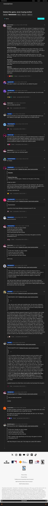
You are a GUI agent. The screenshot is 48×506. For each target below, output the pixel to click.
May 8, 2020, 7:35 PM (21, 245)
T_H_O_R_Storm (10, 407)
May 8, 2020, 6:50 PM (21, 150)
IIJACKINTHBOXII (11, 158)
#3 (44, 90)
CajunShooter (10, 167)
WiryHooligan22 (11, 123)
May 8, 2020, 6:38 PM (20, 113)
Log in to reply (41, 18)
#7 (44, 134)
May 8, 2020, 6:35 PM (21, 102)
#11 (44, 199)
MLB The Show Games (24, 483)
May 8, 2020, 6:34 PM (23, 90)
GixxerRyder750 (11, 199)
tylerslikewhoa (11, 90)
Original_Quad (10, 102)
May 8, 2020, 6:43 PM (23, 123)
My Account (45, 0)
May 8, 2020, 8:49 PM (22, 392)
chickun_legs (10, 134)
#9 (44, 158)
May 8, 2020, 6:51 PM (24, 158)
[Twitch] (28, 455)
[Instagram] (16, 455)
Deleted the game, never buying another (28, 169)
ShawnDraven (11, 217)
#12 (44, 217)
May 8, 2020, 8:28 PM (21, 291)
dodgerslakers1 (10, 150)
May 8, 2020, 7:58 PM (22, 265)
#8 (44, 150)
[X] (12, 455)
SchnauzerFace (11, 225)
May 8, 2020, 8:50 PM (23, 424)
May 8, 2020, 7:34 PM (23, 225)
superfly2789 (10, 81)
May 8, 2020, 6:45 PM (22, 134)
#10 (44, 167)
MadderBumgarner (11, 424)
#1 (44, 24)
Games (33, 0)
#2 (44, 81)
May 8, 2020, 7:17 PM (22, 167)
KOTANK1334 (10, 392)
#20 (44, 424)
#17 (44, 342)
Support (38, 0)
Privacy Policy (24, 477)
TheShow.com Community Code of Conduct (24, 479)
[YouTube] (24, 455)
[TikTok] (36, 455)
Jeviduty (9, 113)
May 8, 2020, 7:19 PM (22, 217)
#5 (44, 113)
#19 (44, 407)
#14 (44, 245)
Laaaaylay (10, 291)
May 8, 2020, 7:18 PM (23, 199)
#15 (44, 265)
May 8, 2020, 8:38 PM (20, 342)
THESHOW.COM (4, 0)
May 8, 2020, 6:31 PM (21, 24)
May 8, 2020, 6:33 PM (22, 81)
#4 (44, 102)
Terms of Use (24, 474)
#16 (44, 291)
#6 (44, 123)
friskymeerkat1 (10, 24)
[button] (1, 504)
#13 (44, 225)
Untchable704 (11, 265)
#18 (44, 392)
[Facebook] (20, 455)
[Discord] (32, 455)
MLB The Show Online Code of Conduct (24, 481)
